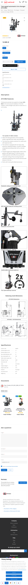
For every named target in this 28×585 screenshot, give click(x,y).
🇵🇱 (2, 582)
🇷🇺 (18, 582)
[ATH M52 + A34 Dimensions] (14, 329)
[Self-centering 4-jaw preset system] (14, 196)
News (14, 525)
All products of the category (10, 508)
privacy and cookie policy (22, 569)
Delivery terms (14, 534)
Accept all (14, 572)
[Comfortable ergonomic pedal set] (14, 259)
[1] (3, 35)
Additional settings (14, 579)
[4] (7, 35)
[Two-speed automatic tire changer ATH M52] (14, 24)
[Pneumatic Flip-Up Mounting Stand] (14, 175)
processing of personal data (12, 466)
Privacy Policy (14, 575)
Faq (14, 542)
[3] (5, 35)
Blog (14, 540)
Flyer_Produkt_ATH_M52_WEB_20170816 (14, 385)
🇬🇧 (6, 582)
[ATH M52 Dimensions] (14, 309)
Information (14, 530)
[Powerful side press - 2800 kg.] (14, 239)
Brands (14, 544)
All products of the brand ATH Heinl (12, 511)
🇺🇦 (14, 582)
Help (14, 532)
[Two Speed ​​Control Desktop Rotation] (14, 280)
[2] (4, 35)
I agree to (10, 466)
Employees (14, 527)
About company (14, 523)
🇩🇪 (10, 582)
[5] (8, 35)
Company (14, 521)
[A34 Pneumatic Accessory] (14, 216)
